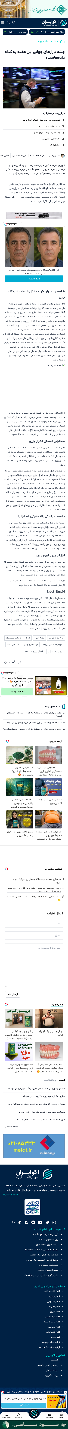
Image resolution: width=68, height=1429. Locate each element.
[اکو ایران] (54, 23)
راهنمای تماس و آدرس (47, 1365)
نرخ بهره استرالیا (55, 651)
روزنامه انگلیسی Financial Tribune (41, 1249)
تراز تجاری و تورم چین (51, 138)
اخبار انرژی (55, 1311)
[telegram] (33, 1223)
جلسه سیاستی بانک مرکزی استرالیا (46, 132)
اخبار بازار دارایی (52, 1316)
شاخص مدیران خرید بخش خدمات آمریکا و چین (41, 120)
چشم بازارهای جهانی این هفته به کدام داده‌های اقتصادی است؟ (32, 729)
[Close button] (65, 1392)
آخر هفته (55, 1337)
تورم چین (39, 637)
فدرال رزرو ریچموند (34, 651)
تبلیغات (54, 1360)
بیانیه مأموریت (51, 1375)
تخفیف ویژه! (17, 691)
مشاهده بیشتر (12, 1126)
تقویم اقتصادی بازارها (53, 644)
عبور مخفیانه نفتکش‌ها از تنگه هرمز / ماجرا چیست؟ (40, 1119)
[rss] (13, 1223)
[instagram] (54, 1223)
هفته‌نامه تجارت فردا (48, 1265)
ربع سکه (27, 32)
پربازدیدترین (50, 1080)
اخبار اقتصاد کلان (52, 1291)
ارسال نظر (13, 994)
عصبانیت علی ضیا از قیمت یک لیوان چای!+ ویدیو (42, 1112)
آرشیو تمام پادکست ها (49, 1347)
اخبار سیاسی (54, 1327)
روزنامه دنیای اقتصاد (48, 1239)
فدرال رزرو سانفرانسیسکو (18, 637)
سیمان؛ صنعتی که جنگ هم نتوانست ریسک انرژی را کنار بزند (36, 1104)
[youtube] (40, 1223)
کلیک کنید (24, 1405)
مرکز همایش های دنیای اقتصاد (44, 1254)
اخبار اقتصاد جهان (48, 41)
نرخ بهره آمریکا (56, 637)
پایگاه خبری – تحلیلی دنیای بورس (42, 1260)
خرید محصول (34, 278)
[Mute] (42, 693)
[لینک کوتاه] (20, 662)
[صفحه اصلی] (34, 1413)
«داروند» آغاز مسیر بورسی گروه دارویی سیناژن (43, 1096)
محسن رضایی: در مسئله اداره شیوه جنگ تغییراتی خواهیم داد (36, 1088)
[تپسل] (5, 224)
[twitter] (47, 1223)
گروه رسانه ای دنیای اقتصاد (45, 1234)
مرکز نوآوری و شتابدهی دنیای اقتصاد (41, 1275)
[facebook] (26, 1223)
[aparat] (20, 1223)
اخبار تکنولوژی (53, 1332)
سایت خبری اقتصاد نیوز (47, 1244)
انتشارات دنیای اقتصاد (48, 1270)
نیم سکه (60, 32)
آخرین (62, 1080)
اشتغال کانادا (55, 145)
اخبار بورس (54, 1296)
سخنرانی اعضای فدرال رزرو (49, 126)
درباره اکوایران (52, 1370)
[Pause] (38, 693)
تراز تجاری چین (31, 644)
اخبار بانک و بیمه (52, 1321)
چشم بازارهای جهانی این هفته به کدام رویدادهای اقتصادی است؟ (34, 714)
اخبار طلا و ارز (53, 1301)
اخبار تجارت (54, 1306)
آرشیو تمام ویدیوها (51, 1342)
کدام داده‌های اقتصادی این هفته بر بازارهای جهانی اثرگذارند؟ (34, 722)
